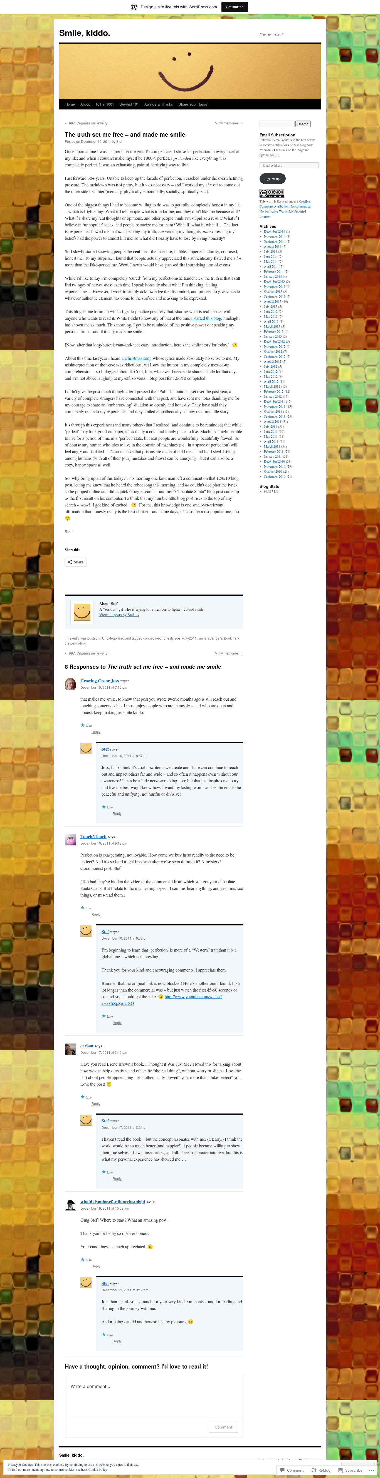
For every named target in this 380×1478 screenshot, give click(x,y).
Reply (96, 731)
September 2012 (274, 356)
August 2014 (272, 246)
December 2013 (274, 281)
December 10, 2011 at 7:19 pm (103, 687)
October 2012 (273, 351)
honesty (167, 638)
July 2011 (270, 426)
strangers (215, 638)
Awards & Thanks (158, 104)
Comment (223, 1427)
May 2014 (271, 261)
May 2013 (271, 316)
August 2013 (272, 301)
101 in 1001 (104, 104)
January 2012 (273, 396)
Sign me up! (273, 178)
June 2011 (271, 431)
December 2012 (274, 341)
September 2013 (274, 296)
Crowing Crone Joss (99, 680)
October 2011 (273, 411)
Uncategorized (113, 638)
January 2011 (273, 456)
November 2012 (274, 346)
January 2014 (273, 276)
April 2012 (271, 381)
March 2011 (272, 446)
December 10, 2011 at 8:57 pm (125, 755)
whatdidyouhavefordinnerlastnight (112, 1201)
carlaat (86, 1045)
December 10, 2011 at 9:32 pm (125, 938)
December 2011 (274, 401)
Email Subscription (277, 135)
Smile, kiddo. (84, 32)
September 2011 (274, 416)
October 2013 (273, 291)
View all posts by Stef (119, 614)
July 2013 (270, 306)
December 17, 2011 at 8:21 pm (125, 1127)
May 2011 (271, 436)
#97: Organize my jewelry (86, 123)
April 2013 (271, 321)
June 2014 (271, 256)
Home (70, 104)
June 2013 (271, 311)
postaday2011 (186, 638)
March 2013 (272, 326)
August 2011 (272, 421)
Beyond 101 (129, 104)
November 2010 (274, 466)
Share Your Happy (193, 104)
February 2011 (273, 451)
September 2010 (274, 476)
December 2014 (274, 231)
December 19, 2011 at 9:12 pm (125, 1289)
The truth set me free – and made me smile (125, 134)
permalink (77, 643)
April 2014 (271, 266)
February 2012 (273, 391)
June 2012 (271, 371)
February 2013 (273, 331)
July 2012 (270, 366)
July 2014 (270, 251)
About (85, 104)
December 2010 (274, 461)
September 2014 (274, 241)
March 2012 (272, 386)
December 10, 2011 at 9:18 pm (103, 843)
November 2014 (274, 236)
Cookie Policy (97, 1469)
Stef (119, 141)
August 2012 (272, 361)
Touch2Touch (93, 836)
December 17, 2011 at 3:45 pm (103, 1052)
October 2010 (273, 471)
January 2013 (273, 336)
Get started (235, 7)
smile (202, 638)
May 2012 (271, 376)
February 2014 (273, 271)
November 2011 (274, 406)
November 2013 (274, 286)
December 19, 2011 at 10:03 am (104, 1208)
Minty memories (229, 123)
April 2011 (271, 441)
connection (151, 638)
